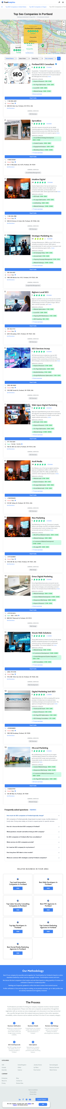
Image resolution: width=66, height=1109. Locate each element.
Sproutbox (36, 120)
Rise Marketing (38, 518)
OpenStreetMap (56, 53)
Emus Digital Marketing (42, 576)
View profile (33, 37)
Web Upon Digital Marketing (44, 405)
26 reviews (49, 407)
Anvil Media (37, 461)
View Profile (33, 98)
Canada (4, 1067)
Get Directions (33, 41)
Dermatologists (54, 1065)
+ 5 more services (37, 378)
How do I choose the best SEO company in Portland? (23, 826)
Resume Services (54, 1067)
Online (19, 1067)
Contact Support (41, 1099)
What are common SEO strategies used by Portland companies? (27, 858)
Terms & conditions (33, 1090)
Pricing (3, 1083)
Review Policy (33, 1094)
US (2, 7)
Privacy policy (33, 1092)
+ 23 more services (37, 781)
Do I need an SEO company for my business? (21, 847)
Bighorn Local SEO (40, 292)
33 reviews (49, 351)
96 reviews (18, 52)
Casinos (20, 1070)
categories (5, 1060)
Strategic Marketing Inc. (42, 236)
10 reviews (49, 750)
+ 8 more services (37, 94)
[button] (43, 45)
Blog (17, 1078)
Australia (4, 1070)
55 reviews (49, 238)
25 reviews (50, 464)
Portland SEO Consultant (43, 64)
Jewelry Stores (38, 1065)
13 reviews (49, 520)
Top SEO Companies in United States (16, 7)
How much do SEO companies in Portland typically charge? (25, 815)
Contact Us (19, 1080)
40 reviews (49, 295)
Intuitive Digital (38, 179)
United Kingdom (22, 1065)
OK (43, 1104)
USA (3, 1065)
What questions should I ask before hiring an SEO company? (25, 831)
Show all (62, 32)
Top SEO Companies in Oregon (37, 7)
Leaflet (49, 53)
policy (15, 1105)
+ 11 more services (37, 152)
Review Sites (19, 1083)
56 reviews (29, 45)
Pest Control (37, 1070)
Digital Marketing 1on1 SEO (44, 691)
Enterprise (4, 1078)
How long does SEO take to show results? (20, 852)
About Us (4, 1080)
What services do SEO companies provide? (20, 842)
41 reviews (33, 33)
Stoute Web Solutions (41, 633)
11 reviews (49, 635)
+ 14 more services (37, 434)
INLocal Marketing (40, 748)
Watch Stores (53, 1070)
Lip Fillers (36, 1067)
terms (29, 1103)
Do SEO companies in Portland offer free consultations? (24, 837)
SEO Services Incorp (41, 348)
